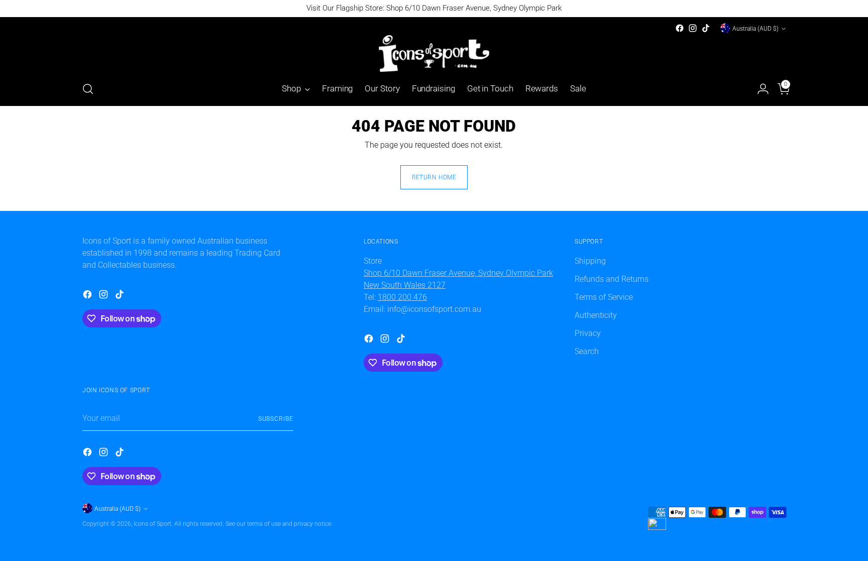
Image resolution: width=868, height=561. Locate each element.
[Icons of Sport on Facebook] (679, 28)
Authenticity (596, 315)
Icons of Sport (152, 523)
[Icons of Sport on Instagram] (692, 28)
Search (587, 351)
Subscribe (275, 418)
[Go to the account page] (759, 89)
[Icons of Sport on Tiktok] (705, 28)
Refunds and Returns (611, 279)
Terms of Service (604, 297)
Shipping (590, 261)
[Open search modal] (88, 89)
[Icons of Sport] (434, 53)
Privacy (588, 333)
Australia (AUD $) (755, 28)
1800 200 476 (402, 297)
